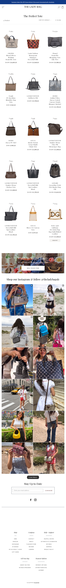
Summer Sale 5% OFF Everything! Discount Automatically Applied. (33, 2)
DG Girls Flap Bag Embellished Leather (55, 230)
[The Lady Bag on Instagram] (35, 500)
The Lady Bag (36, 582)
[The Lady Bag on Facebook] (30, 500)
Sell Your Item (33, 268)
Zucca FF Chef (11, 142)
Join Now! (49, 490)
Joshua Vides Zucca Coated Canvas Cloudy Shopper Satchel (55, 100)
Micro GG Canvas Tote (33, 228)
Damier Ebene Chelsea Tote (11, 185)
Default (44, 20)
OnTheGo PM (33, 97)
